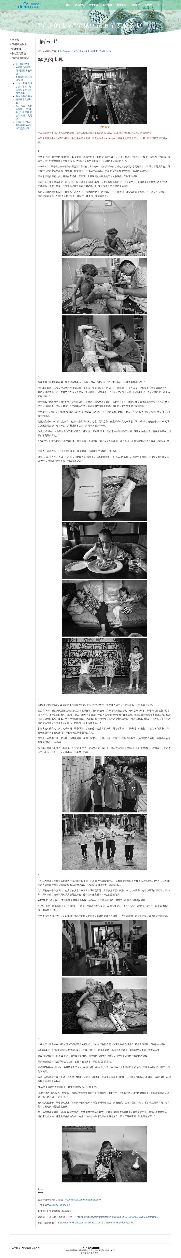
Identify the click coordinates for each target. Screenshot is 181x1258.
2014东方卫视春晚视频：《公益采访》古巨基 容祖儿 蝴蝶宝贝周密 (24, 112)
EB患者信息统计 (20, 58)
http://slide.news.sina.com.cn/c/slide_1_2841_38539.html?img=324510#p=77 (97, 1222)
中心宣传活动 (18, 53)
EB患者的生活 (19, 44)
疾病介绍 (79, 4)
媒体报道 (16, 49)
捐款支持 (135, 4)
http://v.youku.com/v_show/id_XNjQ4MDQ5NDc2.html (85, 51)
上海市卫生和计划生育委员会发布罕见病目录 (23, 125)
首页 (68, 4)
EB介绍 (15, 39)
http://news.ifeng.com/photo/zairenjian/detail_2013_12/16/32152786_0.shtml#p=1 (117, 1217)
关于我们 (149, 4)
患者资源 (93, 4)
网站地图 (26, 1248)
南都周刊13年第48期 (59, 1205)
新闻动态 (121, 4)
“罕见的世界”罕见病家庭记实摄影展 (24, 99)
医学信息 (107, 4)
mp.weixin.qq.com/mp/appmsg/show (83, 1200)
